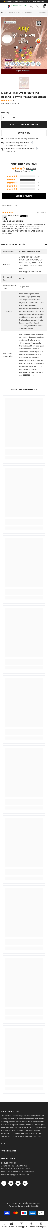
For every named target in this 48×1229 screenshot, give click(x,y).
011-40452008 (14, 1172)
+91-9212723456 (27, 1172)
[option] (24, 45)
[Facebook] (3, 1183)
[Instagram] (10, 1183)
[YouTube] (18, 1183)
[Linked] (25, 1183)
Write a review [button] (24, 195)
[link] (24, 452)
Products (12, 12)
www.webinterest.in (30, 1206)
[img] (7, 212)
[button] (6, 100)
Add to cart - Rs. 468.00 (24, 124)
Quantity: (5, 112)
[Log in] (37, 6)
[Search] (31, 6)
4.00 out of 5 (31, 169)
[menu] (3, 6)
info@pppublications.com (30, 372)
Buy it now (24, 133)
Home (3, 12)
